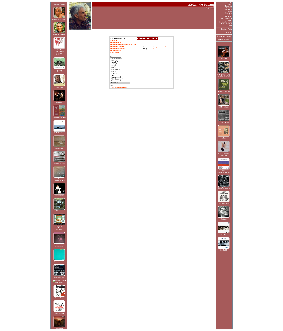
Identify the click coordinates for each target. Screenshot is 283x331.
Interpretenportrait (59, 195)
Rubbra (224, 138)
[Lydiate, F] (120, 73)
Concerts (229, 8)
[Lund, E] (120, 68)
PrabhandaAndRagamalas (59, 228)
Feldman (224, 219)
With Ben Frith (224, 107)
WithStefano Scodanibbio (223, 171)
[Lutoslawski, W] (120, 70)
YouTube (229, 32)
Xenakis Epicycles (59, 277)
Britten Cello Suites (59, 262)
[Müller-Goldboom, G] (120, 79)
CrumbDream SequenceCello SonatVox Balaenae (59, 52)
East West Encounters (223, 91)
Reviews (229, 11)
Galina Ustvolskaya (224, 188)
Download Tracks (226, 29)
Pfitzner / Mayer (224, 122)
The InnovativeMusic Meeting (59, 245)
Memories (229, 4)
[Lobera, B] (120, 60)
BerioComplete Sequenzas (59, 179)
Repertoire (228, 6)
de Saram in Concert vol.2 (59, 19)
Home (230, 2)
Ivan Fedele (223, 250)
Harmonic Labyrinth (59, 163)
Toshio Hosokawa (59, 133)
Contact (229, 25)
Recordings (228, 13)
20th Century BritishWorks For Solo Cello (224, 75)
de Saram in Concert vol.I (59, 34)
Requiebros (59, 102)
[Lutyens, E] (120, 72)
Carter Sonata (224, 234)
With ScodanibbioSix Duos (223, 154)
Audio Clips (228, 15)
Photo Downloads (226, 24)
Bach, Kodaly (59, 87)
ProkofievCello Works (59, 71)
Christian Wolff (59, 148)
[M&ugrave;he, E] (120, 77)
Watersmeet (59, 211)
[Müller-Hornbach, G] (120, 81)
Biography (228, 16)
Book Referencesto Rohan (226, 19)
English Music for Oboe (59, 117)
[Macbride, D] (120, 83)
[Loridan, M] (120, 64)
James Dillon (59, 328)
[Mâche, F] (120, 75)
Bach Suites (223, 59)
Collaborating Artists (225, 22)
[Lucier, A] (120, 66)
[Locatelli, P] (120, 62)
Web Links (228, 9)
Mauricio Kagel (59, 298)
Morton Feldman (59, 313)
